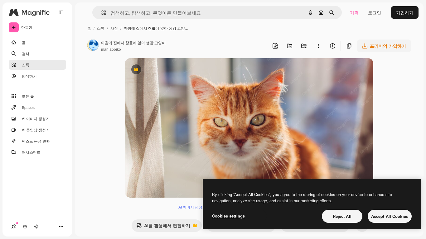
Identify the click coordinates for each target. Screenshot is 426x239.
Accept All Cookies (389, 216)
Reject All (342, 216)
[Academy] (25, 227)
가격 (354, 12)
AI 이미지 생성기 (192, 206)
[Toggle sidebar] (61, 12)
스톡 (100, 27)
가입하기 (405, 12)
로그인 (374, 12)
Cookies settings (228, 216)
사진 (114, 27)
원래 (161, 70)
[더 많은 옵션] (318, 46)
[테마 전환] (36, 227)
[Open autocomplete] (101, 12)
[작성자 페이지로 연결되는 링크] (93, 46)
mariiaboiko (111, 49)
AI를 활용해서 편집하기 (163, 227)
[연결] (14, 227)
